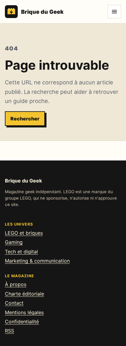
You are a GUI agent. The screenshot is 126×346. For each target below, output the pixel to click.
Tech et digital (21, 251)
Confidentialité (22, 321)
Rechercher (24, 119)
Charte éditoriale (24, 294)
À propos (15, 284)
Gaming (14, 242)
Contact (14, 303)
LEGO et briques (24, 233)
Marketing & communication (37, 261)
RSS (9, 331)
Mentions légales (24, 312)
